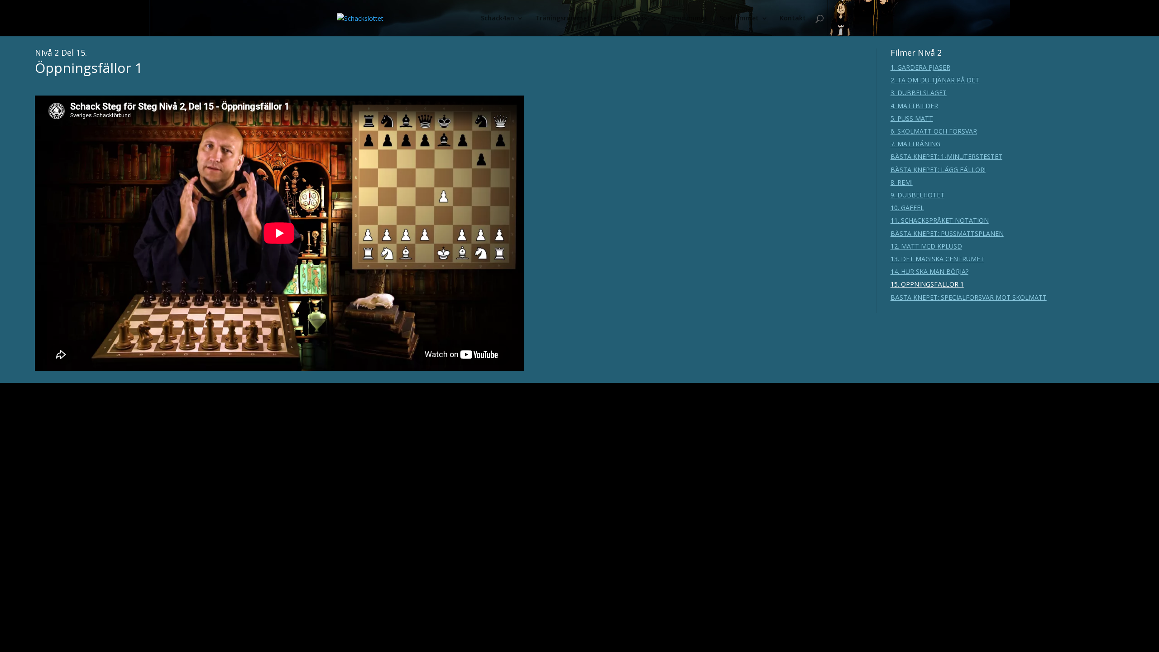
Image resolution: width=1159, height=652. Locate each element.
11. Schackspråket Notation (940, 220)
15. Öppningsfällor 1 (927, 284)
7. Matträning (915, 143)
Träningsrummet (562, 18)
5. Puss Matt (912, 118)
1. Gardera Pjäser (920, 67)
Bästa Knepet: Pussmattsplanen (947, 233)
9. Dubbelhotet (917, 195)
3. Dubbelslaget (919, 92)
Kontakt (793, 18)
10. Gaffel (907, 207)
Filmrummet (688, 18)
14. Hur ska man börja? (929, 271)
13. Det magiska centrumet (937, 258)
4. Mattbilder (914, 105)
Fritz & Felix (629, 18)
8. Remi (902, 182)
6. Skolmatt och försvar (934, 131)
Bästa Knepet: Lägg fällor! (938, 169)
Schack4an (497, 18)
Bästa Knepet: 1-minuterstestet (946, 156)
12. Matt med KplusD (926, 246)
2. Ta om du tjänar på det (935, 80)
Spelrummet (739, 18)
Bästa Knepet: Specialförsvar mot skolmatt (969, 297)
